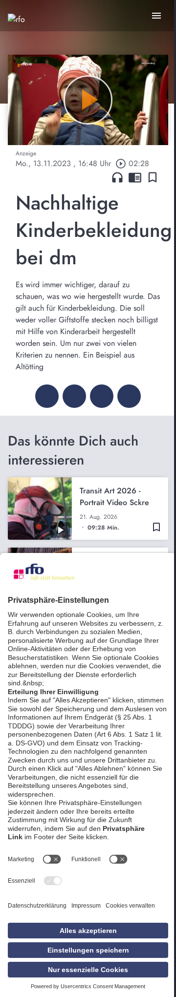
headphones (117, 177)
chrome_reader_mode (135, 177)
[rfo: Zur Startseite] (16, 29)
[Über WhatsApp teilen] (101, 396)
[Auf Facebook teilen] (47, 396)
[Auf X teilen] (74, 396)
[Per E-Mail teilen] (129, 396)
